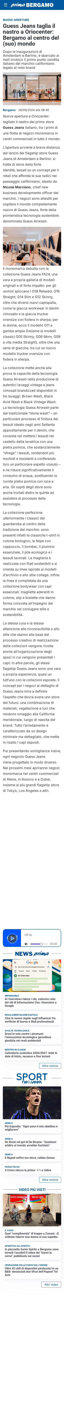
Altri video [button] (51, 1284)
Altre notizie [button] (50, 1066)
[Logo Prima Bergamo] (32, 5)
